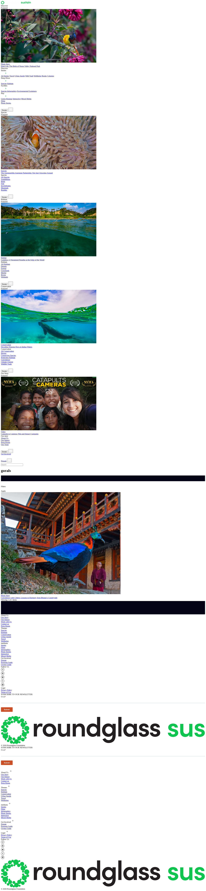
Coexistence (5, 360)
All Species (5, 177)
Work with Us (6, 622)
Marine (3, 273)
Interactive (17, 99)
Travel (11, 76)
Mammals (4, 188)
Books (44, 76)
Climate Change (7, 362)
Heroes (3, 353)
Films (3, 101)
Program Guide (7, 662)
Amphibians (5, 179)
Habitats (10, 84)
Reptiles (4, 190)
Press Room (5, 442)
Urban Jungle (20, 76)
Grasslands (5, 271)
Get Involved (6, 454)
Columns (50, 76)
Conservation (6, 635)
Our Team (5, 445)
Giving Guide (6, 665)
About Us (4, 438)
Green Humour (6, 99)
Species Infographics (9, 91)
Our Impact (5, 440)
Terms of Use (6, 692)
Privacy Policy (6, 690)
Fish (2, 184)
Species (4, 84)
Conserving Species (8, 355)
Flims (3, 647)
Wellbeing (37, 76)
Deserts (4, 266)
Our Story (4, 617)
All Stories (5, 76)
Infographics (5, 650)
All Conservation (7, 351)
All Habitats (5, 264)
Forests (3, 268)
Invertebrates (6, 186)
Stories (3, 645)
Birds (3, 182)
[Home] (16, 4)
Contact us (5, 624)
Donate (4, 110)
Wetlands (4, 277)
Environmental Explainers (27, 91)
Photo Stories (6, 103)
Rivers (3, 275)
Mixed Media (26, 99)
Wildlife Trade (6, 364)
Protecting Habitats (8, 358)
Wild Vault (29, 76)
